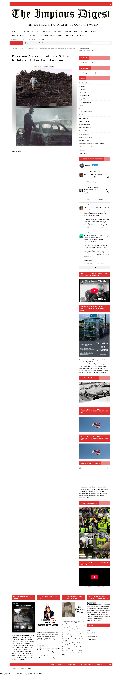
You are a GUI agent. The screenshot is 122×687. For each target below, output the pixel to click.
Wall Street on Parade (86, 137)
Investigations (18, 36)
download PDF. (26, 635)
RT (80, 108)
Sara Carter (82, 115)
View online (16, 635)
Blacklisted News (84, 83)
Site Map (69, 36)
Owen (86, 235)
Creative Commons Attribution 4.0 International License (98, 618)
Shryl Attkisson (84, 118)
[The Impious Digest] (61, 28)
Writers (80, 36)
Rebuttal (32, 39)
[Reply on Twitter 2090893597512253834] (85, 228)
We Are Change (84, 140)
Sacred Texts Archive (85, 112)
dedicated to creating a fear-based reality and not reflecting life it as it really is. (48, 650)
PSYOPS (109, 664)
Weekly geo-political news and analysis (91, 143)
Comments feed (92, 636)
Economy (57, 32)
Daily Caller (82, 92)
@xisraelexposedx (102, 189)
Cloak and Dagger (29, 32)
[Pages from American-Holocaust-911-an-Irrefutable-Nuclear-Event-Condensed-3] (44, 148)
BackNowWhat (89, 174)
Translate (94, 50)
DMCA (23, 39)
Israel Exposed (89, 190)
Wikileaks (82, 150)
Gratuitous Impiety (89, 32)
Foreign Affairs (71, 32)
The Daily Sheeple (85, 127)
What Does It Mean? (85, 147)
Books (13, 32)
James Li (87, 207)
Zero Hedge (83, 153)
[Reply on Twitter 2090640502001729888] (85, 182)
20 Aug (101, 235)
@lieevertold (98, 174)
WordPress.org (91, 639)
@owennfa (94, 235)
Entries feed (91, 633)
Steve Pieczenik (84, 121)
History (32, 36)
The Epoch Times (84, 131)
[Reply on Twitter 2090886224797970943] (85, 199)
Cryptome (82, 89)
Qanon (81, 105)
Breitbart (82, 86)
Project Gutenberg (85, 102)
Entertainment (72, 664)
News (60, 36)
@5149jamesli (97, 207)
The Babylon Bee (84, 124)
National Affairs (47, 36)
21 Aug (106, 174)
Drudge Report (84, 96)
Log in (89, 630)
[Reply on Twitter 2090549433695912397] (85, 263)
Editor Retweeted (95, 171)
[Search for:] (100, 43)
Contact (45, 32)
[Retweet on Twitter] (88, 171)
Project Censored (84, 99)
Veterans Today (84, 134)
